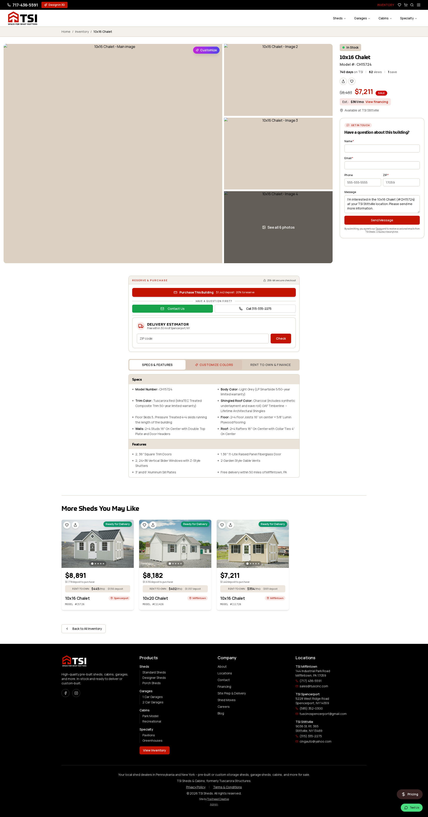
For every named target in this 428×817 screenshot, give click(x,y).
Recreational (151, 721)
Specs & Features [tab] (157, 365)
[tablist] (214, 365)
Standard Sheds (154, 672)
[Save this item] (351, 81)
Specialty (407, 18)
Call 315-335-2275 (259, 308)
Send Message (382, 220)
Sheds (338, 18)
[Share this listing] (343, 81)
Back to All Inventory (87, 628)
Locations (225, 673)
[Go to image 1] (92, 563)
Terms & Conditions (227, 787)
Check (281, 338)
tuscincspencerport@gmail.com (323, 714)
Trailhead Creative (218, 799)
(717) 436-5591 (311, 681)
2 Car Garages (152, 702)
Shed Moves (227, 700)
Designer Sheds (154, 677)
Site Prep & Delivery (232, 693)
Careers (223, 706)
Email (348, 158)
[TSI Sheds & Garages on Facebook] (66, 693)
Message (350, 192)
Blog (221, 713)
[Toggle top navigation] (418, 5)
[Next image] (129, 544)
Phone (348, 175)
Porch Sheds (151, 683)
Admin (214, 804)
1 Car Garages (152, 697)
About (222, 666)
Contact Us (176, 308)
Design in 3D (57, 5)
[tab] (214, 365)
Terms (379, 228)
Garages (360, 18)
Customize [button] (208, 50)
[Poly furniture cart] (405, 5)
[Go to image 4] (100, 563)
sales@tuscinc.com (314, 686)
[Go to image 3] (98, 563)
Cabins (384, 18)
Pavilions (148, 735)
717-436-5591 (25, 5)
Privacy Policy (195, 787)
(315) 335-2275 (311, 736)
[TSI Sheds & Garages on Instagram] (76, 693)
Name (349, 141)
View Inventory (154, 750)
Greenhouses (152, 740)
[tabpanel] (214, 426)
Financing (224, 686)
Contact (224, 680)
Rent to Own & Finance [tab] (270, 365)
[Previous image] (66, 544)
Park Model (150, 716)
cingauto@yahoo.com (315, 741)
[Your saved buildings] (399, 5)
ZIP (386, 175)
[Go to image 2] (95, 563)
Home (66, 31)
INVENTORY (385, 5)
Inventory (82, 31)
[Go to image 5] (103, 563)
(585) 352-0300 (311, 708)
